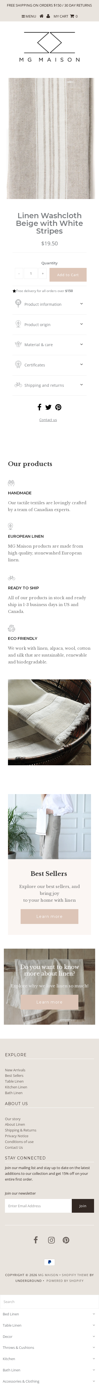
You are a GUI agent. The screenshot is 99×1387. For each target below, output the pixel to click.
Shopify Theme (75, 1275)
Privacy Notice (16, 1135)
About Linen (15, 1124)
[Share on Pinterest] (58, 408)
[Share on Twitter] (48, 408)
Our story (13, 1118)
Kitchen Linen (16, 1087)
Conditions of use (19, 1141)
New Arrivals (15, 1069)
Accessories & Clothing (21, 1381)
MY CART (66, 16)
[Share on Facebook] (39, 408)
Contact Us (14, 1147)
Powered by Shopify (65, 1281)
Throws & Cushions (18, 1347)
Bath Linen (14, 1092)
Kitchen (9, 1358)
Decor (7, 1336)
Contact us (48, 419)
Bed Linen (11, 1314)
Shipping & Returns (20, 1130)
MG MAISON (48, 1275)
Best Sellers (14, 1075)
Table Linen (14, 1081)
